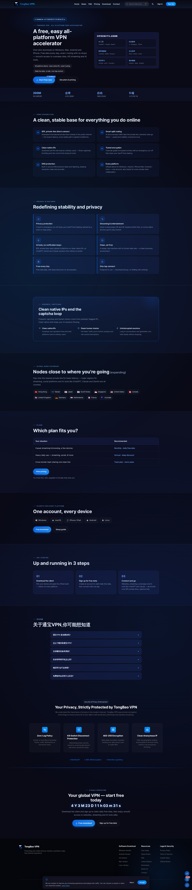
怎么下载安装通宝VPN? (62, 643)
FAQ (90, 4)
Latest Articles (146, 861)
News (83, 4)
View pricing (41, 471)
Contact (116, 4)
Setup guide (61, 529)
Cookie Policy (165, 858)
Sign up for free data (108, 823)
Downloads (145, 865)
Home (76, 4)
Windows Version (125, 850)
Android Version (124, 854)
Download (106, 4)
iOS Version (123, 858)
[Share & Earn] (187, 873)
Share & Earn (146, 854)
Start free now (45, 80)
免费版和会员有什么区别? (63, 676)
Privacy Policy (165, 850)
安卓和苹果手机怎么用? (62, 659)
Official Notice (165, 861)
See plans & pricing (68, 80)
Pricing (97, 4)
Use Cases (145, 850)
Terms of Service (166, 854)
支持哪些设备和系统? (61, 651)
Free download (42, 529)
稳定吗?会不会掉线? (61, 668)
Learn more (66, 885)
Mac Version (123, 861)
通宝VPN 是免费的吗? (62, 635)
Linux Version (123, 865)
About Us (144, 869)
